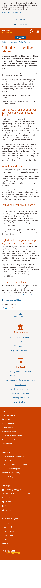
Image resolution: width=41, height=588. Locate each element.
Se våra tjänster (8, 427)
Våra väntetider (20, 346)
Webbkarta (5, 543)
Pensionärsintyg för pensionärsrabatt (20, 380)
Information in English (10, 519)
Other (11, 42)
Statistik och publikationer (12, 435)
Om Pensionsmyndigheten (12, 439)
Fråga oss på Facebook (24, 351)
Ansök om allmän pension (20, 389)
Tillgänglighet (7, 527)
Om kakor (5, 539)
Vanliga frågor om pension (12, 468)
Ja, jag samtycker (20, 19)
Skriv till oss (20, 342)
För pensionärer (8, 423)
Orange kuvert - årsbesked (20, 371)
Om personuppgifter (9, 535)
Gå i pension (6, 419)
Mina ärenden (20, 384)
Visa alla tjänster (20, 402)
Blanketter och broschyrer (12, 473)
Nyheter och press (9, 431)
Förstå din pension (9, 415)
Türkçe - (24, 42)
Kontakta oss (7, 443)
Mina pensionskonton (20, 393)
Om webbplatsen (8, 531)
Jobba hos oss (7, 460)
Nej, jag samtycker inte (20, 24)
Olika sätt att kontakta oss (20, 337)
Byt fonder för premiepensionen (20, 376)
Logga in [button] (20, 37)
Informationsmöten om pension (14, 464)
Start (3, 42)
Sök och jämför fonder (20, 398)
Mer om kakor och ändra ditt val (12, 12)
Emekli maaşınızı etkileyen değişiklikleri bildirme (19, 295)
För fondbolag (7, 477)
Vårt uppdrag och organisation (14, 456)
